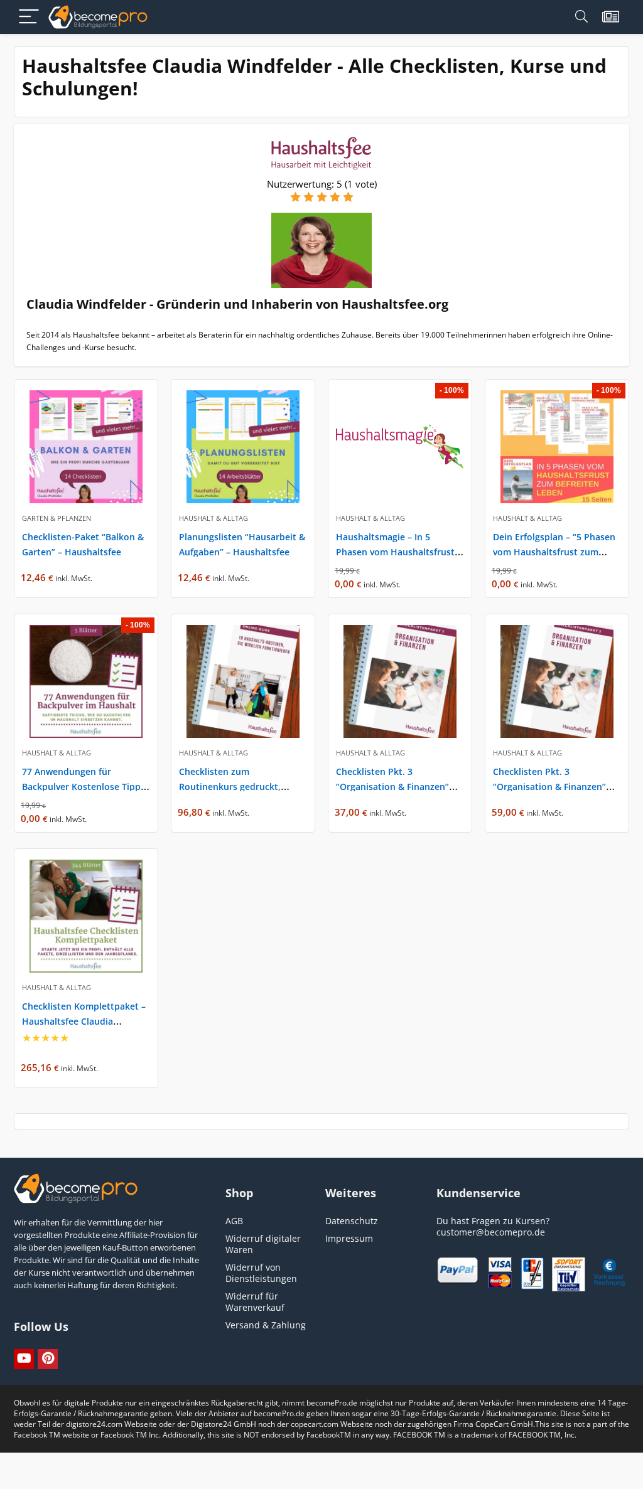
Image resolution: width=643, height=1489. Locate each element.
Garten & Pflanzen (56, 518)
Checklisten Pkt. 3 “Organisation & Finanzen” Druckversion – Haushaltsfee (554, 787)
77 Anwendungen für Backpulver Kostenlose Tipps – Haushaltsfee (83, 787)
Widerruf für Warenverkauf (254, 1301)
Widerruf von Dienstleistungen (261, 1272)
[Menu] (29, 17)
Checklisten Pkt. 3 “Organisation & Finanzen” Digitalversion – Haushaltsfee (398, 787)
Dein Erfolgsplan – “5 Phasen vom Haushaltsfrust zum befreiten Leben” (554, 552)
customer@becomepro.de (490, 1232)
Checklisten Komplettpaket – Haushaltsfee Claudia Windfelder (84, 1021)
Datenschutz (351, 1221)
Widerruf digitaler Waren (263, 1244)
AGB (234, 1221)
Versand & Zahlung (265, 1325)
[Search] (581, 17)
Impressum (349, 1238)
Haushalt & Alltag (213, 518)
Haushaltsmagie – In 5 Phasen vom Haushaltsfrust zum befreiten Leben (395, 552)
